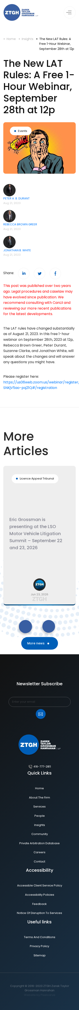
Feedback (39, 904)
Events (22, 131)
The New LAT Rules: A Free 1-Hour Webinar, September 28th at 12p (56, 44)
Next (42, 622)
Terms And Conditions (39, 937)
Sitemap (40, 955)
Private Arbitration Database (39, 843)
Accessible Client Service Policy (39, 885)
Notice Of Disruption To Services (39, 913)
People (39, 816)
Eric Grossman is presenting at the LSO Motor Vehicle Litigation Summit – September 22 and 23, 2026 (35, 533)
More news (36, 643)
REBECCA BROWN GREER (20, 224)
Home (11, 39)
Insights (27, 39)
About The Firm (39, 797)
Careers (39, 852)
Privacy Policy (39, 946)
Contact (39, 861)
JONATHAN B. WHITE (17, 250)
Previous (20, 622)
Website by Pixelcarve (39, 995)
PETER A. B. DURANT (16, 198)
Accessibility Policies (39, 895)
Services (39, 806)
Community (39, 834)
